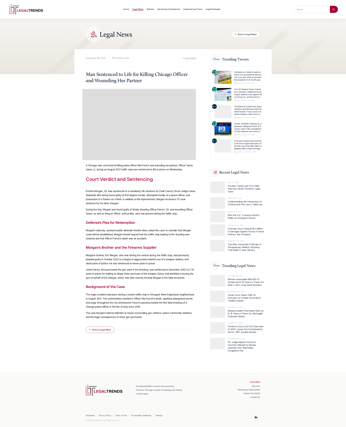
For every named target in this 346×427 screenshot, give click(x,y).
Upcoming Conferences (168, 9)
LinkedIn (256, 417)
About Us (256, 386)
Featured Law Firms (192, 9)
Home (126, 9)
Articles (150, 9)
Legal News (137, 9)
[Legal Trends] (26, 9)
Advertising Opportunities (249, 390)
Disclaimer (90, 415)
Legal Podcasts (213, 9)
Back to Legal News (247, 34)
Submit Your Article (251, 393)
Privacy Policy (105, 415)
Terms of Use (121, 415)
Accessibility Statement (141, 415)
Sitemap (158, 415)
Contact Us (255, 397)
